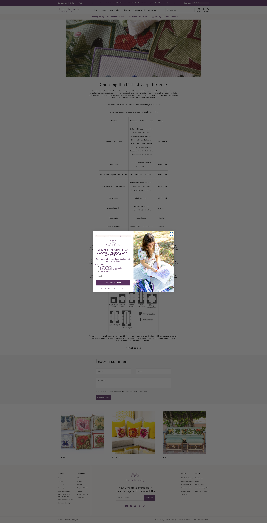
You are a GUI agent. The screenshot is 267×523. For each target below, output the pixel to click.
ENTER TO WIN (113, 283)
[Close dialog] (171, 234)
